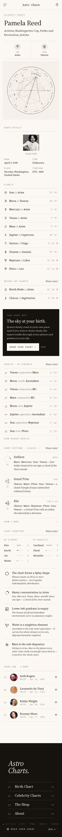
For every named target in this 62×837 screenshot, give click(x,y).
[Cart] (57, 4)
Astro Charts (31, 5)
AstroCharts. (18, 767)
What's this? (52, 281)
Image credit (31, 153)
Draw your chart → (23, 347)
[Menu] (5, 5)
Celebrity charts (14, 15)
